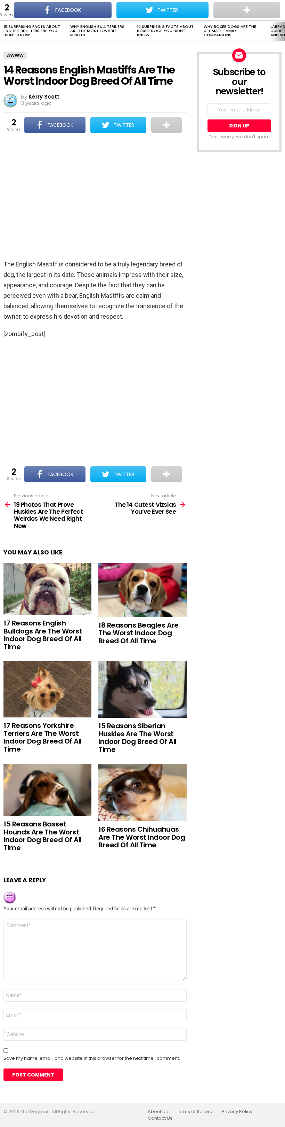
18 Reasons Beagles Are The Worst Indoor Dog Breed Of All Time (138, 633)
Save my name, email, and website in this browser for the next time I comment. (91, 1058)
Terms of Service (195, 1111)
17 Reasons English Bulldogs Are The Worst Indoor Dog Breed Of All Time (42, 635)
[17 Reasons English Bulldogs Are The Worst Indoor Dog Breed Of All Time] (47, 589)
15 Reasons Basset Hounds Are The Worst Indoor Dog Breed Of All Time (42, 836)
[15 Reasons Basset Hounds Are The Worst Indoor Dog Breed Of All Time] (47, 790)
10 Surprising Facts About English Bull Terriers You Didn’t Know (31, 31)
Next (281, 31)
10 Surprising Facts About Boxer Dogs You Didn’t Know (165, 31)
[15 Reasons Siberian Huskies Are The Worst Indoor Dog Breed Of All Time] (142, 689)
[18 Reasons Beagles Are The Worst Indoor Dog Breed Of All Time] (142, 590)
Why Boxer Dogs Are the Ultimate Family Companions (230, 31)
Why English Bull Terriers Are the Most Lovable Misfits (97, 31)
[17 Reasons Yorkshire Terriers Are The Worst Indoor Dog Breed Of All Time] (47, 689)
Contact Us (160, 1118)
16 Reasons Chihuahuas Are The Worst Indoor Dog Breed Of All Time (141, 837)
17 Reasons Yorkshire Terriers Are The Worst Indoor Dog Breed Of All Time (42, 737)
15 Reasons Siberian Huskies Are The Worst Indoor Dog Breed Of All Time (137, 737)
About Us (158, 1111)
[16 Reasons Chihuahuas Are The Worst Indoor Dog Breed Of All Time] (142, 792)
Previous (3, 31)
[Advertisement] (95, 197)
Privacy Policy (237, 1111)
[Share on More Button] (166, 125)
